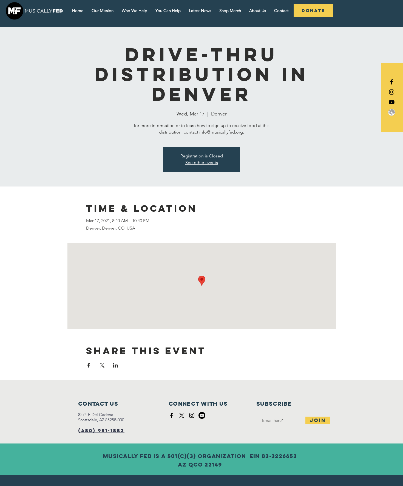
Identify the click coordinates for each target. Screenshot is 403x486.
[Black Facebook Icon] (391, 81)
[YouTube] (391, 102)
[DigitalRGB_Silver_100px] (391, 112)
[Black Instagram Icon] (391, 92)
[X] (181, 415)
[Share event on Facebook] (88, 365)
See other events (201, 162)
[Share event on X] (102, 365)
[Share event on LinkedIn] (115, 365)
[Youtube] (201, 415)
